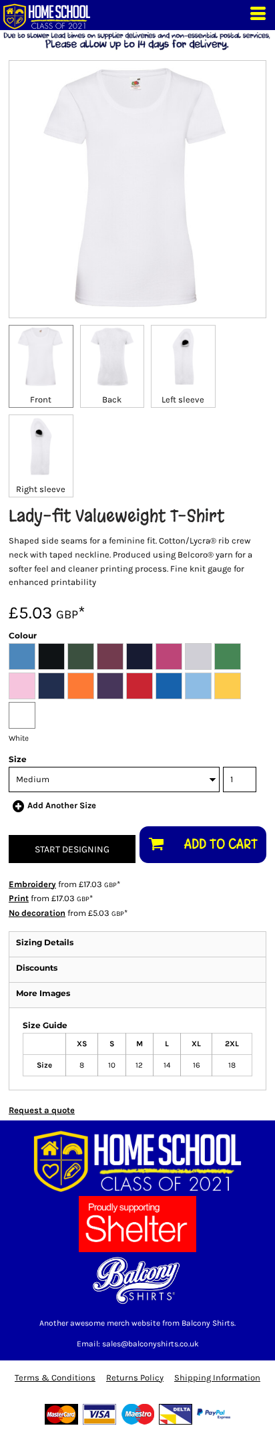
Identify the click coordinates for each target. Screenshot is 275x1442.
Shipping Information (217, 1377)
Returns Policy (135, 1377)
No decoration (37, 913)
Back (111, 399)
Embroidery (32, 884)
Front (40, 399)
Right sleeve (40, 489)
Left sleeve (183, 399)
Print (19, 898)
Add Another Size (61, 805)
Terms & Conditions (55, 1377)
